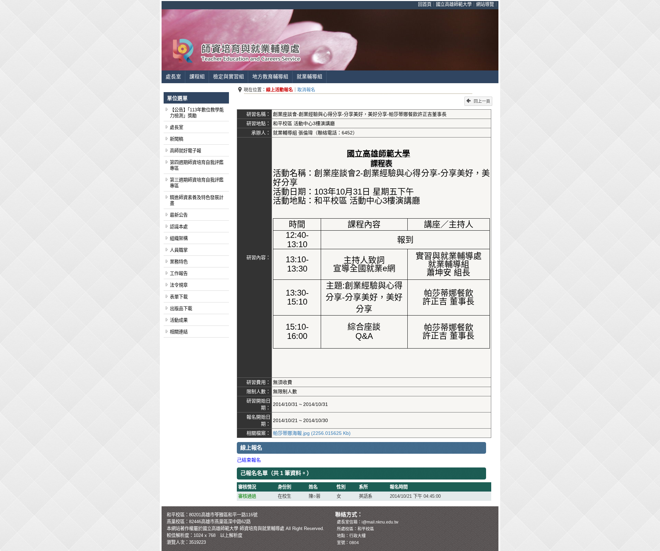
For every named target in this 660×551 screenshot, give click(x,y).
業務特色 (179, 261)
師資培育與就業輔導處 (262, 528)
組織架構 (179, 238)
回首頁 (424, 4)
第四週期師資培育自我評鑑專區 (196, 165)
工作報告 (179, 273)
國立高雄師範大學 (454, 4)
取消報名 (306, 89)
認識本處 (179, 226)
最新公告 (179, 215)
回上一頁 (482, 101)
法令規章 (179, 285)
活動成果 (179, 320)
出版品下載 (181, 308)
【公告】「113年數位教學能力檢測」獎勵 (197, 112)
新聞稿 (176, 139)
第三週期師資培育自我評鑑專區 (196, 182)
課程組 (197, 76)
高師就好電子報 (185, 150)
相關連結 (179, 331)
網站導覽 (485, 4)
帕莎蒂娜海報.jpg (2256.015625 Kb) (312, 433)
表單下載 (179, 296)
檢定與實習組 (228, 76)
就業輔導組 (309, 76)
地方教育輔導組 (270, 76)
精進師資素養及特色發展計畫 (196, 200)
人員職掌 (179, 250)
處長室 (173, 76)
